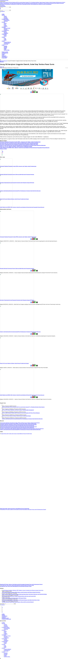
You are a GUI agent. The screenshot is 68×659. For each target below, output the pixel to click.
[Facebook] (31, 92)
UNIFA (3, 54)
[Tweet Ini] (2, 152)
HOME (3, 14)
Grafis (5, 40)
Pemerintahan (6, 20)
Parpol (5, 25)
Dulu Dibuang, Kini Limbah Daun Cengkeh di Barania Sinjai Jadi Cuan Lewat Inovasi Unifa (19, 596)
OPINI (5, 49)
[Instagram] (2, 609)
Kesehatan (6, 33)
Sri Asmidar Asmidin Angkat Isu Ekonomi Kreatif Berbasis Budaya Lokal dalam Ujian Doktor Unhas (21, 600)
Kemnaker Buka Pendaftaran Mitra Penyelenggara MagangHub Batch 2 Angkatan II (26, 3)
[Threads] (37, 92)
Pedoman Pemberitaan (6, 619)
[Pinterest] (32, 92)
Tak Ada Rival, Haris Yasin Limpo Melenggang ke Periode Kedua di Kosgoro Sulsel (15, 586)
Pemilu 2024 (4, 57)
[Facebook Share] (2, 150)
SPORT (3, 41)
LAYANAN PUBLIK (5, 19)
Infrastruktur (6, 30)
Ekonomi (2, 61)
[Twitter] (2, 607)
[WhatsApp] (2, 611)
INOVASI (5, 47)
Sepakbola (4, 55)
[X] (34, 92)
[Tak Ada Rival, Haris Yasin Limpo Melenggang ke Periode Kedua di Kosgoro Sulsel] (17, 585)
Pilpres (5, 23)
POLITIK (3, 22)
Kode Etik (4, 617)
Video (5, 39)
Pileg (5, 24)
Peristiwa (6, 18)
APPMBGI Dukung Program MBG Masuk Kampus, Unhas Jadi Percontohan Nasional (18, 601)
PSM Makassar (5, 56)
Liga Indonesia (7, 43)
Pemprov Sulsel (5, 51)
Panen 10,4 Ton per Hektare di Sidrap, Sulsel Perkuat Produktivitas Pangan (16, 146)
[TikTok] (2, 612)
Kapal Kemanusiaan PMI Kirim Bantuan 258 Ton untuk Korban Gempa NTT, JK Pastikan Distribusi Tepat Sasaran (22, 2)
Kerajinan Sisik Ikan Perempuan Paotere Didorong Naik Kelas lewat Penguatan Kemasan (19, 143)
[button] (10, 7)
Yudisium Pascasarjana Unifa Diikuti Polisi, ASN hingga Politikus (14, 598)
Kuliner (5, 35)
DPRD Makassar (5, 52)
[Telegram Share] (2, 154)
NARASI (5, 48)
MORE (3, 45)
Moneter (5, 29)
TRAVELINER (4, 34)
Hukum (5, 16)
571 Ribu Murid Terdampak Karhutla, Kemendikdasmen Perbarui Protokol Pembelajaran (33, 4)
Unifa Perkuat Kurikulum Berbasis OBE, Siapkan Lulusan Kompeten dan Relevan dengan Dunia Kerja (21, 592)
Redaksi (3, 615)
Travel (5, 36)
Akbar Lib (2, 66)
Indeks (4, 6)
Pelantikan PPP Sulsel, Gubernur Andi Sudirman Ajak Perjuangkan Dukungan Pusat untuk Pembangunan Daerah (21, 584)
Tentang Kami (4, 616)
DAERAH (5, 46)
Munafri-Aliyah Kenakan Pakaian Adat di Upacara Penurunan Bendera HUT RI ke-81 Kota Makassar (21, 412)
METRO (3, 15)
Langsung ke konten (4, 0)
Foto (5, 38)
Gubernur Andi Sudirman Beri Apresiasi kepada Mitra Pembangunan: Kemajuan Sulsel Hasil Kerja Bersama (23, 145)
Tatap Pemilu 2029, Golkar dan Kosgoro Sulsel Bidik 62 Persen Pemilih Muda (14, 508)
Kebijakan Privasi (5, 618)
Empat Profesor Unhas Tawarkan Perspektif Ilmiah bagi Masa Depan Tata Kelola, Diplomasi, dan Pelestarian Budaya (24, 594)
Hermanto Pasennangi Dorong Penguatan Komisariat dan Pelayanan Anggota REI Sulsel (19, 144)
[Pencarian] (0, 9)
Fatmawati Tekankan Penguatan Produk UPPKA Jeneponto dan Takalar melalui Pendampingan (20, 141)
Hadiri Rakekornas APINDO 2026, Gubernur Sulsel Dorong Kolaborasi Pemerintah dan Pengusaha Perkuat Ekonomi (24, 147)
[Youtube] (2, 610)
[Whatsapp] (35, 92)
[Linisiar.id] (2, 5)
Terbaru (1, 6)
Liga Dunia (6, 44)
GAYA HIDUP (4, 31)
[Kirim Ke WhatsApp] (2, 155)
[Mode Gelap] (0, 8)
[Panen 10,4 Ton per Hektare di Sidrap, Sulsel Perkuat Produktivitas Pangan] (6, 198)
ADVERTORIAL (6, 50)
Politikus (5, 26)
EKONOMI (4, 27)
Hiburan (5, 32)
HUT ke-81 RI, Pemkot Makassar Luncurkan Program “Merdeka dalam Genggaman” (18, 409)
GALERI (3, 37)
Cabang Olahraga (7, 42)
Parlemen (6, 21)
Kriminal (5, 17)
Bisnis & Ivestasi (7, 28)
